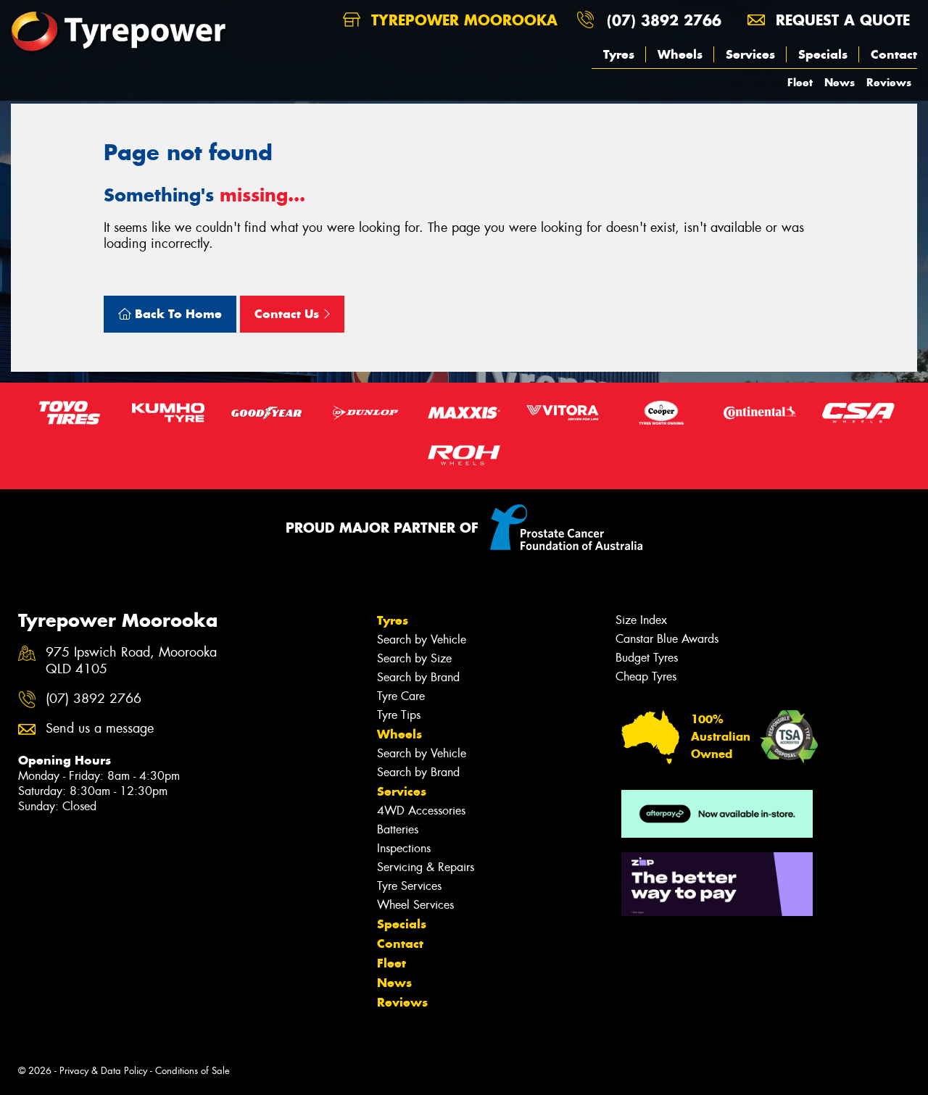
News (839, 82)
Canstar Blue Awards (667, 638)
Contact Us (288, 314)
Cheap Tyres (646, 676)
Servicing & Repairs (425, 867)
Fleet (800, 82)
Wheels (680, 54)
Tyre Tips (398, 715)
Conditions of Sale (192, 1071)
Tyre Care (401, 696)
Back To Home (176, 314)
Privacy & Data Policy (103, 1071)
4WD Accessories (421, 810)
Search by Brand (418, 677)
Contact (894, 54)
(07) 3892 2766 (664, 20)
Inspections (404, 848)
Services (750, 54)
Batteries (397, 829)
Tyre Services (409, 886)
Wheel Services (415, 904)
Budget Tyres (647, 657)
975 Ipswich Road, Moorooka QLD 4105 (131, 661)
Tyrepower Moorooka (462, 20)
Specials (823, 54)
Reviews (888, 82)
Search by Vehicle (421, 639)
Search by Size (414, 658)
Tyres (618, 54)
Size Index (641, 620)
